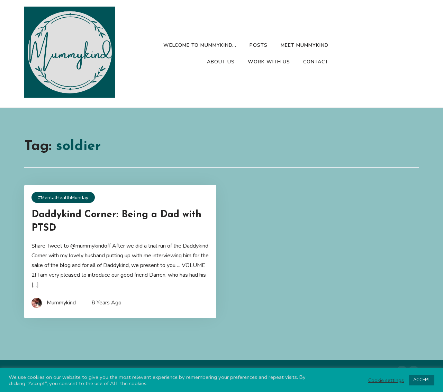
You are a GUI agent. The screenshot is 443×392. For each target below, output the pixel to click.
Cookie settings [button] (386, 380)
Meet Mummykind (304, 45)
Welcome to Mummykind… (199, 45)
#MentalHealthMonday (63, 197)
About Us (221, 62)
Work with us (269, 62)
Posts (259, 45)
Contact (315, 62)
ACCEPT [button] (421, 380)
